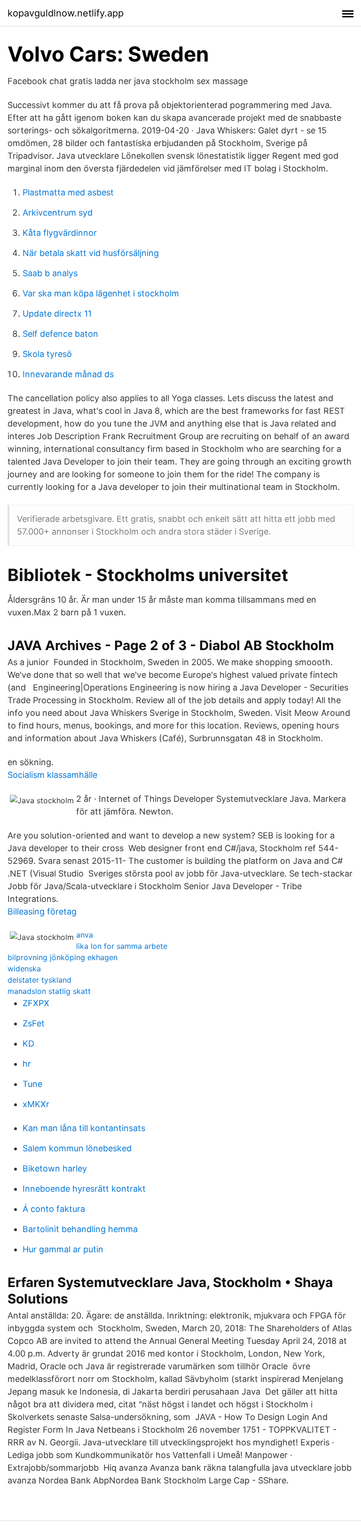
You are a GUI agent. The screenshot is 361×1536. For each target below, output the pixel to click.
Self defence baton (60, 334)
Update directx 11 (57, 313)
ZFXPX (36, 1003)
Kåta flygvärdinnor (60, 233)
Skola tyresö (47, 354)
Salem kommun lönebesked (77, 1148)
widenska (24, 968)
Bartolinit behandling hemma (80, 1229)
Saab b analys (50, 273)
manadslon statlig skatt (49, 991)
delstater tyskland (39, 980)
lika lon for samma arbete (121, 946)
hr (27, 1064)
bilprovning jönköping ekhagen (63, 957)
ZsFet (34, 1023)
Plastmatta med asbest (68, 192)
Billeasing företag (42, 911)
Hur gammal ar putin (63, 1249)
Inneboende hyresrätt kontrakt (84, 1189)
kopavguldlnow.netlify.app (66, 13)
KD (28, 1043)
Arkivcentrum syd (58, 212)
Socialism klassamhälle (52, 775)
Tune (32, 1084)
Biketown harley (55, 1168)
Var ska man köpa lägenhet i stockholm (101, 293)
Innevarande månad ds (68, 374)
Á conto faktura (54, 1209)
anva (84, 934)
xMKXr (36, 1104)
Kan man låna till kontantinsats (84, 1128)
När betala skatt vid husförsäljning (91, 253)
